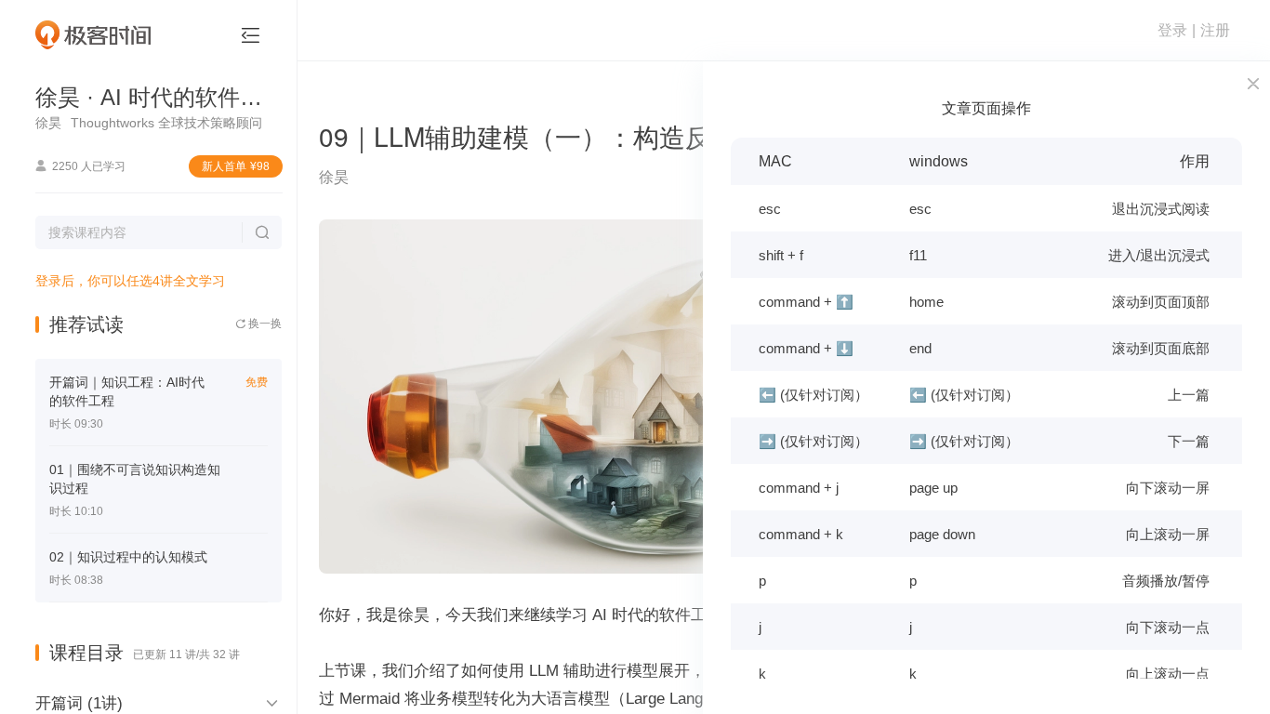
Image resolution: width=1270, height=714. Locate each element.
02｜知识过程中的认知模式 (128, 556)
